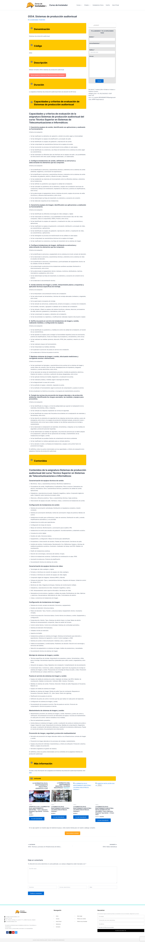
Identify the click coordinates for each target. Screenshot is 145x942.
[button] (81, 5)
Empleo (86, 5)
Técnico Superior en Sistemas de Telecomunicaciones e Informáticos (47, 75)
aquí (30, 772)
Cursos (79, 5)
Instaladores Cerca (98, 5)
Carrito (108, 5)
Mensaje (91, 56)
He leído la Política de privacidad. (106, 927)
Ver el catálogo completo (72, 833)
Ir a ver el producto (36, 818)
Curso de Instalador (58, 5)
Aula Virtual (115, 5)
